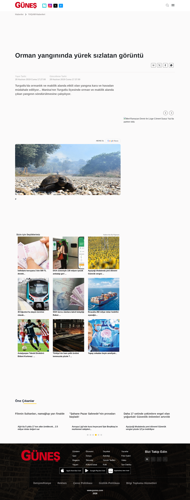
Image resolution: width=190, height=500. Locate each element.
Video (123, 460)
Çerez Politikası (82, 483)
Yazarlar (124, 451)
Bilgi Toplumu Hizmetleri (141, 483)
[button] (165, 113)
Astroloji (106, 456)
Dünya (88, 456)
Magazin (76, 460)
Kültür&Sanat (91, 464)
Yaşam (75, 464)
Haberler (19, 14)
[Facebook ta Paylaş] (165, 65)
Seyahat (106, 451)
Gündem (76, 451)
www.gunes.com (95, 490)
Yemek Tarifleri (109, 460)
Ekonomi (89, 451)
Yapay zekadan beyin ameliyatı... (102, 353)
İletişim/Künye (42, 483)
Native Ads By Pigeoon (111, 235)
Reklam (62, 483)
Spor (74, 456)
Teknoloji (89, 460)
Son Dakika (126, 464)
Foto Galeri (126, 456)
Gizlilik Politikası (109, 483)
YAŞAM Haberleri (36, 14)
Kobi (105, 464)
